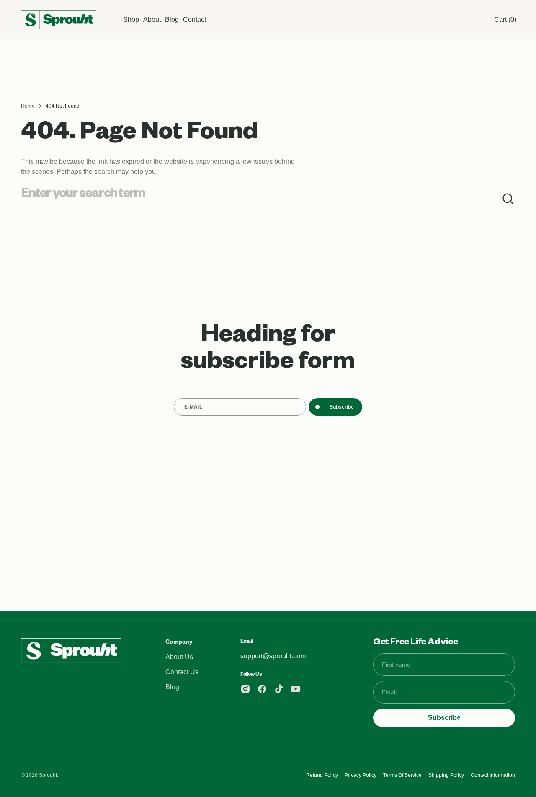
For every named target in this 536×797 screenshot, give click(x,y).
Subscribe (342, 407)
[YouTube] (296, 689)
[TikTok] (279, 689)
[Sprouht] (58, 20)
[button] (505, 20)
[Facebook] (262, 689)
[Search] (508, 199)
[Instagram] (245, 689)
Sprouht (48, 775)
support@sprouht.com (273, 656)
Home (28, 106)
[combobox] (261, 199)
